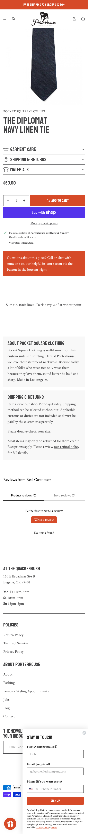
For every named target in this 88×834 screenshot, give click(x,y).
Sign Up (55, 801)
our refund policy (66, 446)
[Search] (13, 18)
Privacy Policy (13, 651)
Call (50, 257)
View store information (21, 243)
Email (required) (38, 764)
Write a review (44, 520)
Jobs (6, 699)
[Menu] (4, 18)
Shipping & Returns (28, 159)
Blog (6, 708)
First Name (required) (42, 747)
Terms (54, 827)
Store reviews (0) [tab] (64, 495)
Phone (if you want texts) (44, 781)
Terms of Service (15, 643)
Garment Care (23, 149)
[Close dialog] (84, 733)
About (7, 674)
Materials (19, 170)
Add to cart (60, 200)
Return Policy (13, 635)
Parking (9, 682)
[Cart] (83, 18)
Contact (9, 716)
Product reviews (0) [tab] (23, 495)
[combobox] (33, 789)
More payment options (44, 223)
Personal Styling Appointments (26, 691)
